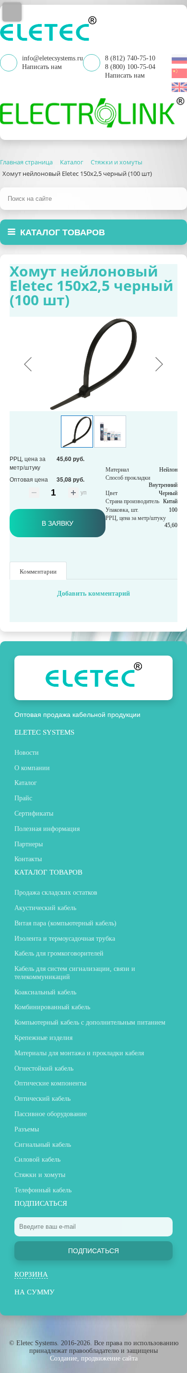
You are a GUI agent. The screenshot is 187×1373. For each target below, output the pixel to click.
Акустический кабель (45, 907)
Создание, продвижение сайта (94, 1358)
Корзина (31, 1274)
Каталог (25, 782)
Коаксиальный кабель (45, 992)
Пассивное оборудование (50, 1114)
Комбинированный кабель (52, 1007)
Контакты (28, 859)
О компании (32, 768)
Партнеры (28, 844)
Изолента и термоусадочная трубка (64, 938)
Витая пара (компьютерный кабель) (65, 923)
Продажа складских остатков (55, 892)
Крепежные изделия (43, 1037)
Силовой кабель (37, 1159)
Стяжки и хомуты (39, 1174)
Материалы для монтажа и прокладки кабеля (79, 1053)
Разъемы (26, 1129)
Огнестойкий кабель (43, 1068)
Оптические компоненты (50, 1083)
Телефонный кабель (42, 1190)
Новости (26, 752)
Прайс (23, 798)
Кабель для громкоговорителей (59, 953)
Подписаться (93, 1251)
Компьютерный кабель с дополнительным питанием (89, 1022)
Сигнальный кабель (42, 1144)
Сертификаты (33, 813)
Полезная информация (47, 828)
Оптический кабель (42, 1098)
